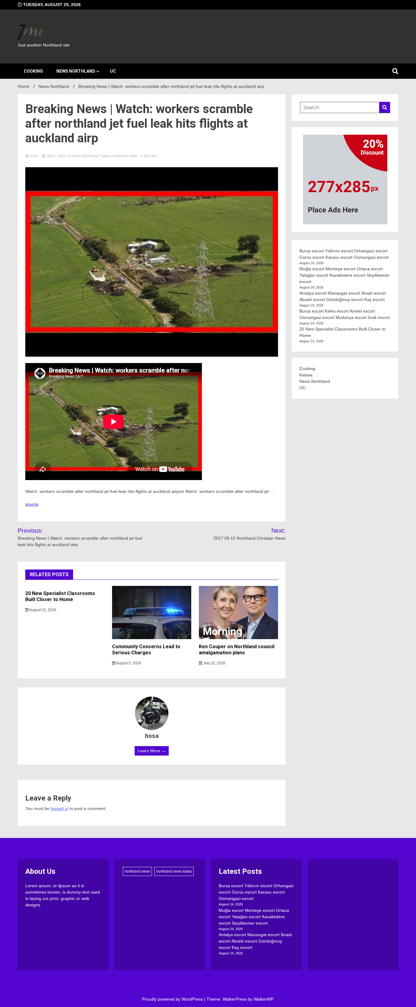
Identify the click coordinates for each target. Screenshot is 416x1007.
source (31, 504)
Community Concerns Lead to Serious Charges (146, 650)
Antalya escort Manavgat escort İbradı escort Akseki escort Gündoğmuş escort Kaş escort (255, 941)
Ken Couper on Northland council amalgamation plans (236, 650)
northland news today (174, 871)
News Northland (75, 71)
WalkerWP (263, 999)
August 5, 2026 (128, 663)
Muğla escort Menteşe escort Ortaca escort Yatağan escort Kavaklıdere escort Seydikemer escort (344, 275)
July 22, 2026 (213, 663)
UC (113, 71)
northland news (125, 156)
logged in (59, 808)
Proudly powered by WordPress (173, 999)
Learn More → (152, 750)
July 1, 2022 (56, 156)
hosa (34, 156)
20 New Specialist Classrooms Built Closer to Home (60, 596)
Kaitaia (305, 374)
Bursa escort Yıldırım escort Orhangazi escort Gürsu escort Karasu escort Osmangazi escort (256, 892)
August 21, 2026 (42, 610)
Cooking (33, 71)
